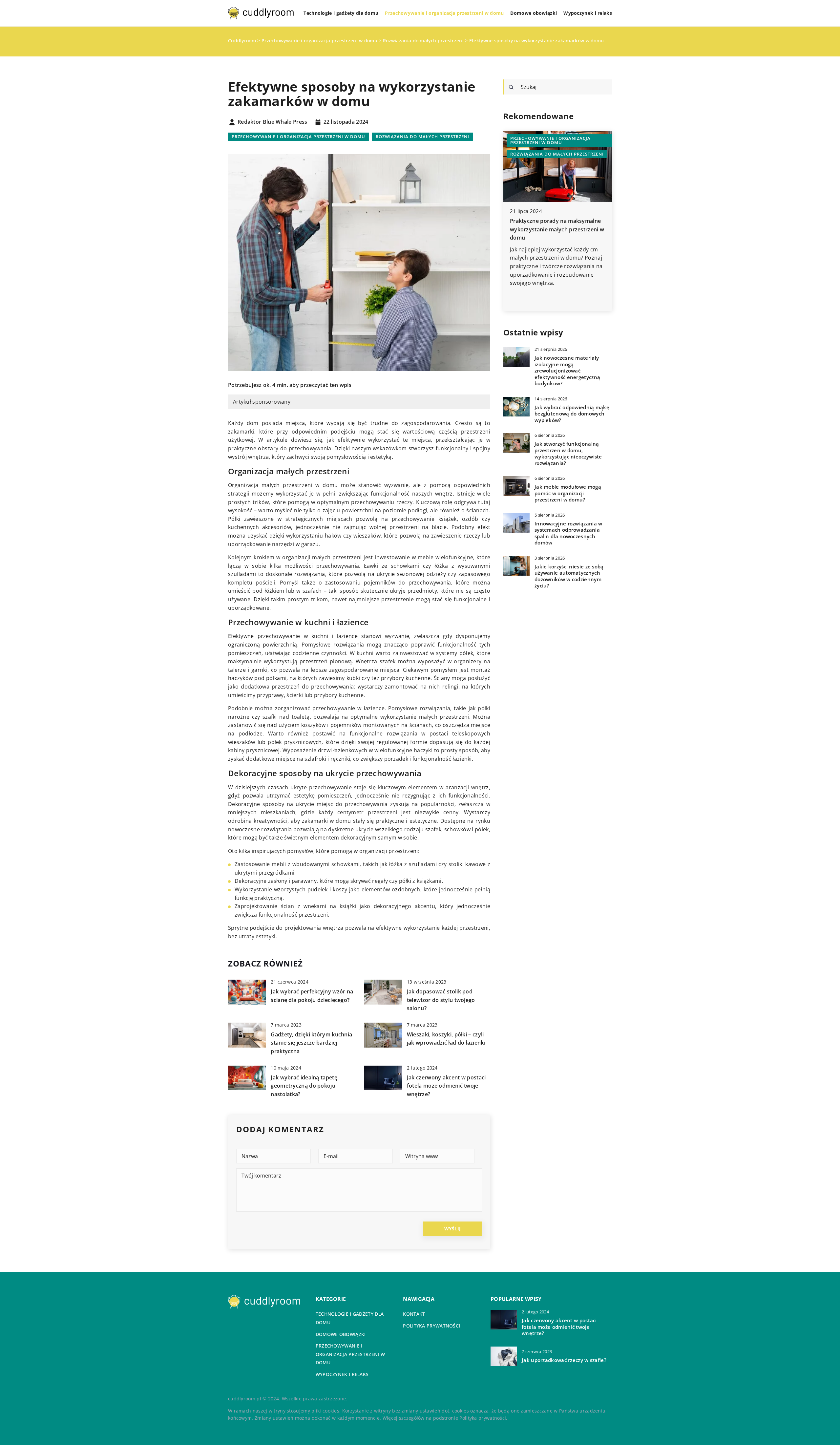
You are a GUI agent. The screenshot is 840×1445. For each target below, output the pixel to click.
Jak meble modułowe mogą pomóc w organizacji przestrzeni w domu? (568, 493)
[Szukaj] (511, 87)
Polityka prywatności (431, 1326)
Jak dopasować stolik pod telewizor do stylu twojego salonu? (441, 1000)
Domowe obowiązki (533, 13)
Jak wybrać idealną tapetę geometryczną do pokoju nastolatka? (304, 1086)
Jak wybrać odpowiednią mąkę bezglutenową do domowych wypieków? (572, 413)
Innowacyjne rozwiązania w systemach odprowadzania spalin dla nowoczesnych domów (568, 533)
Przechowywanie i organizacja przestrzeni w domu (444, 13)
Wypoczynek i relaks (587, 13)
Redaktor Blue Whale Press (272, 122)
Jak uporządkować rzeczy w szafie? (564, 1360)
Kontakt (414, 1314)
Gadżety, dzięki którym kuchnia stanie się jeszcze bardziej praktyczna (311, 1043)
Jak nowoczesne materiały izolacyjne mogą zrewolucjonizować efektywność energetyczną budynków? (567, 371)
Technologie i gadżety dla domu (341, 13)
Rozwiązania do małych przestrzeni (422, 136)
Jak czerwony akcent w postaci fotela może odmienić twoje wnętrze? (446, 1086)
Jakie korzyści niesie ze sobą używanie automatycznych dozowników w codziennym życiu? (569, 576)
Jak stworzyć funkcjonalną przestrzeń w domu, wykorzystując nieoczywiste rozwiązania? (568, 453)
